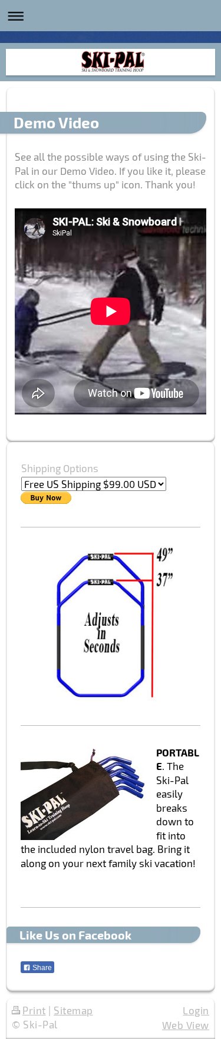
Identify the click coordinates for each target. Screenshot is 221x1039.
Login (196, 1010)
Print (34, 1010)
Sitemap (73, 1010)
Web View (185, 1025)
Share (41, 968)
